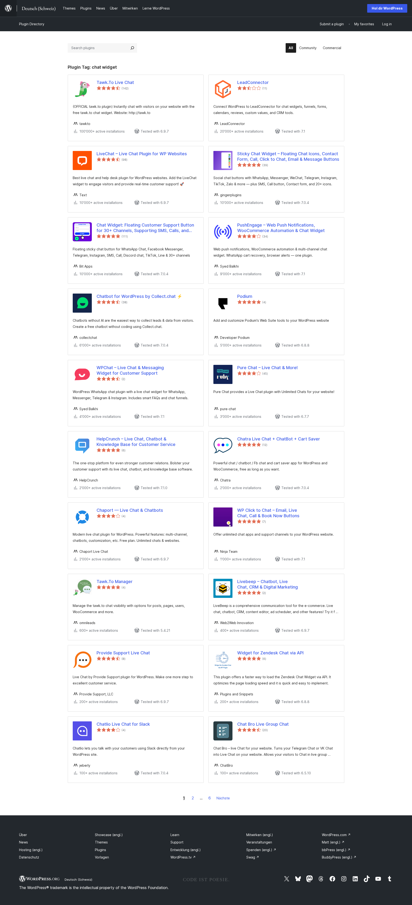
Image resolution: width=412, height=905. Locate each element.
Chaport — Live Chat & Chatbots (130, 510)
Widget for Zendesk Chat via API (270, 652)
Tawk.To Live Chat (115, 82)
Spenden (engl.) (261, 850)
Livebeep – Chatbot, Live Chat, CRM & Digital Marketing (267, 584)
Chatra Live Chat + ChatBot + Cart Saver (278, 438)
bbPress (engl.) (336, 850)
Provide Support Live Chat (123, 652)
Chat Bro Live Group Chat (263, 724)
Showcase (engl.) (109, 835)
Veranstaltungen (259, 842)
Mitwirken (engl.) (259, 835)
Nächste (223, 798)
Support (176, 842)
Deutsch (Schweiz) (78, 879)
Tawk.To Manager (115, 581)
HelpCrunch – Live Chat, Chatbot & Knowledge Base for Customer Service (136, 441)
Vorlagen (102, 857)
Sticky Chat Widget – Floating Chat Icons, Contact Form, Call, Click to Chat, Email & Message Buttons (288, 156)
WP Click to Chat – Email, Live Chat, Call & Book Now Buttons (268, 513)
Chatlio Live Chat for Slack (123, 724)
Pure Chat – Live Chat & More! (267, 367)
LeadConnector (253, 82)
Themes (101, 842)
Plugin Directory (31, 24)
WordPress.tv (183, 857)
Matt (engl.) (333, 842)
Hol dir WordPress (387, 8)
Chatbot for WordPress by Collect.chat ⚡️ (139, 296)
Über (23, 835)
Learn (174, 835)
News (23, 842)
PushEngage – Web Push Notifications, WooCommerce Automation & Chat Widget (281, 227)
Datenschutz (29, 857)
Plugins (100, 850)
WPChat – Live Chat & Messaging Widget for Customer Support (130, 370)
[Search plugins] (132, 48)
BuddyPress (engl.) (339, 857)
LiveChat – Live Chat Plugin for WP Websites (142, 153)
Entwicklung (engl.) (185, 850)
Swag (252, 857)
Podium (244, 296)
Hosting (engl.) (31, 850)
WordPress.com (336, 835)
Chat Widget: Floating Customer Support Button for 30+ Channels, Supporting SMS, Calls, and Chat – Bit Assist (145, 227)
